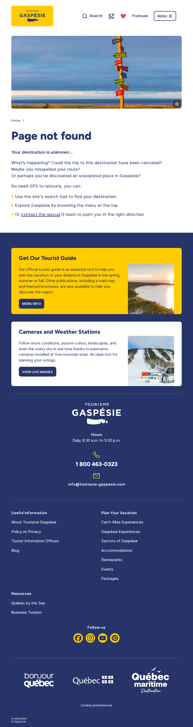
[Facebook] (78, 638)
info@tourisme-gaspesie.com (96, 484)
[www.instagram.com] (90, 638)
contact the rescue (40, 214)
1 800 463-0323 (97, 464)
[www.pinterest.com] (115, 638)
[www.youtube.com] (103, 638)
